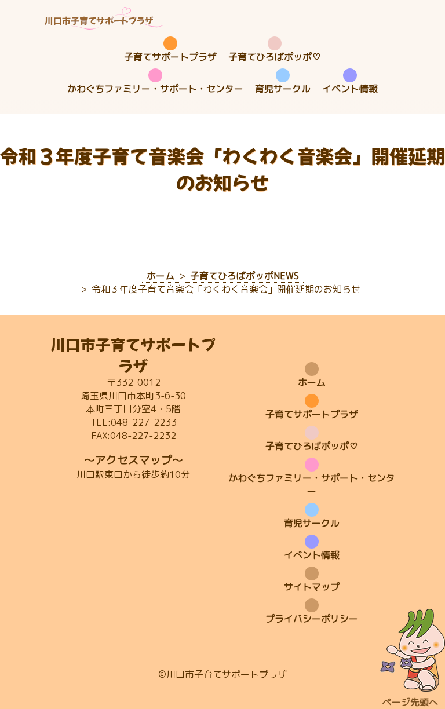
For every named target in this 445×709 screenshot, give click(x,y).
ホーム (312, 382)
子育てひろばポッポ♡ (274, 56)
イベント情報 (350, 88)
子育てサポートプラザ (170, 56)
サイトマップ (312, 586)
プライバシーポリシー (311, 618)
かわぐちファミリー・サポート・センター (155, 88)
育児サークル (283, 88)
